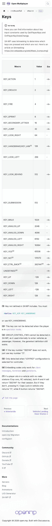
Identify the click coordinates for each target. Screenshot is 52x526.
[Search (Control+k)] (47, 3)
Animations (7, 489)
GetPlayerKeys (34, 32)
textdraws (17, 371)
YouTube (6, 464)
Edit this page (11, 398)
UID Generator (9, 493)
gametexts (31, 371)
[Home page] (4, 11)
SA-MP (5, 497)
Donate (5, 460)
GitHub (5, 456)
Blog (4, 486)
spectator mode (13, 329)
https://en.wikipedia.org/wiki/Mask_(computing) (26, 51)
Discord (5, 452)
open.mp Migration (10, 435)
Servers (5, 482)
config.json (7, 439)
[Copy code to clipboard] (47, 313)
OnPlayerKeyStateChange (16, 36)
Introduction (8, 431)
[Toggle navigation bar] (4, 3)
